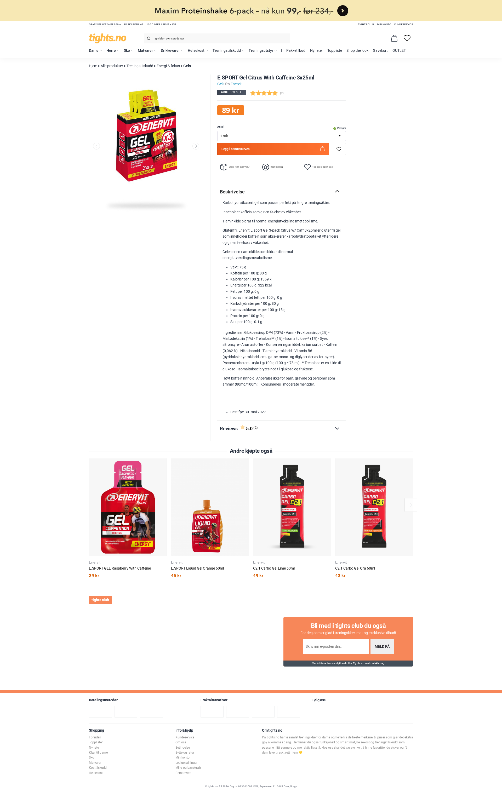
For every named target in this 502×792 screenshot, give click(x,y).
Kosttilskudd (98, 768)
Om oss (180, 742)
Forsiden (95, 737)
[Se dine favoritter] (407, 38)
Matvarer (145, 50)
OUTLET (399, 50)
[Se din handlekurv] (394, 38)
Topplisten (96, 742)
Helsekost (196, 50)
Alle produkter (112, 66)
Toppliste (334, 50)
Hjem (93, 66)
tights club (366, 24)
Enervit (236, 84)
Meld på (382, 646)
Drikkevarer (170, 50)
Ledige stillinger (186, 763)
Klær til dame (98, 752)
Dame (94, 50)
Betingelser (183, 747)
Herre (111, 50)
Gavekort (380, 50)
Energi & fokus (168, 66)
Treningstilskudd (227, 50)
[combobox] (217, 38)
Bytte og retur (184, 752)
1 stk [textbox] (224, 136)
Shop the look (357, 50)
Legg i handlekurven (235, 149)
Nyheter (316, 50)
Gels (187, 66)
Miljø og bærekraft (188, 768)
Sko (127, 50)
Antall (220, 126)
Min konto (384, 24)
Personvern (183, 773)
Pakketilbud (295, 50)
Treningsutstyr (261, 50)
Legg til (164, 475)
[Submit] (148, 39)
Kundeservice (403, 24)
